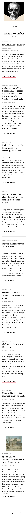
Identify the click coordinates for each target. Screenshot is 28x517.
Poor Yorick (14, 512)
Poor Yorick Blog (6, 42)
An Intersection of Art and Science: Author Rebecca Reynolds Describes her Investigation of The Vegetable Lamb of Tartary (13, 93)
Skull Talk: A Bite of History (13, 44)
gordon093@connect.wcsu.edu (10, 50)
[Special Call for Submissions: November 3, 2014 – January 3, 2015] (14, 443)
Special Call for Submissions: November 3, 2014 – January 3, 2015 (13, 459)
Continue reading (10, 76)
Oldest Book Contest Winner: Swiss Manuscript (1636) (13, 295)
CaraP (13, 102)
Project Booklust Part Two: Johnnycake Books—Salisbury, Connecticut (13, 148)
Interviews (5, 85)
